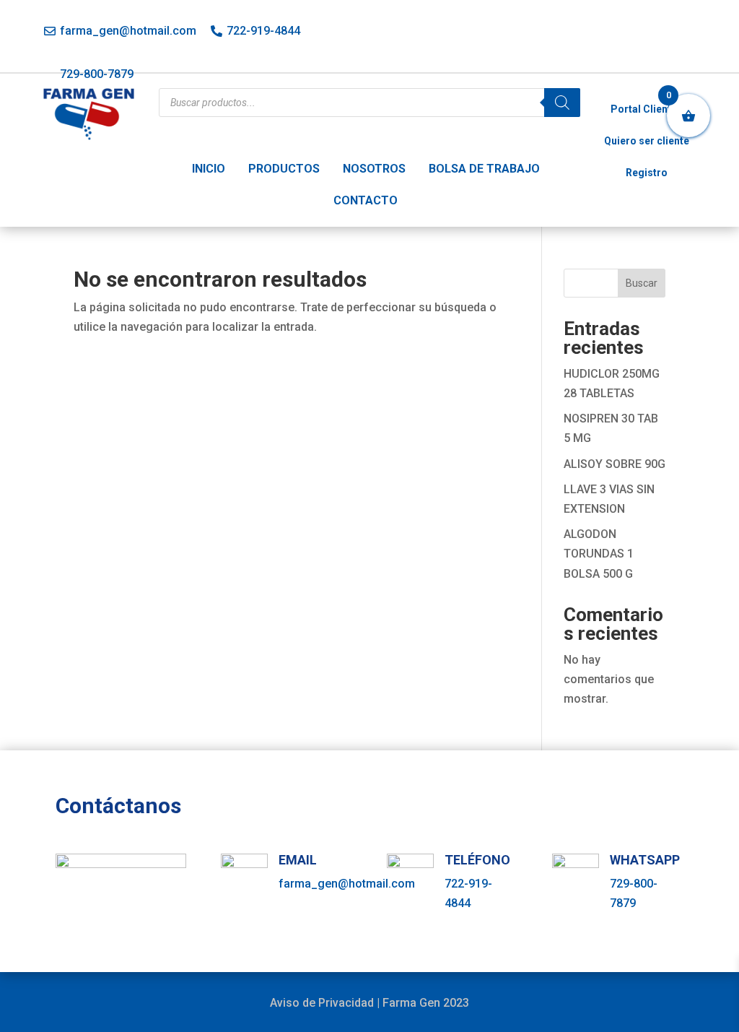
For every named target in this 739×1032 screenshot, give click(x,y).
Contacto (365, 200)
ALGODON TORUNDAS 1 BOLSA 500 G (599, 553)
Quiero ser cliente (646, 141)
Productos (284, 168)
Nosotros (374, 168)
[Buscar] (562, 102)
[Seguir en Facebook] (626, 34)
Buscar (641, 283)
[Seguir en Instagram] (657, 34)
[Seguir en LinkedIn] (689, 34)
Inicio (208, 168)
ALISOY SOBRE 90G (614, 464)
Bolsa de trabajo (484, 168)
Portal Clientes (647, 109)
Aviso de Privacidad (322, 1003)
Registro (647, 172)
